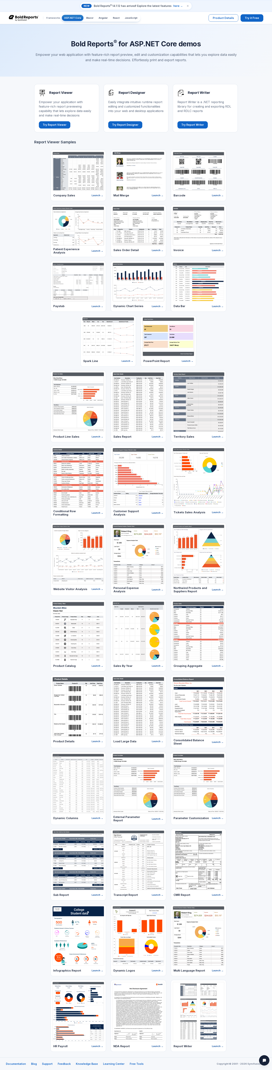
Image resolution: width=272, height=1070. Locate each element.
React (116, 18)
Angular (103, 18)
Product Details (223, 18)
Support (47, 1063)
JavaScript (131, 18)
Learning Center (114, 1063)
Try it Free (252, 18)
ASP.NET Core (72, 18)
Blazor (89, 18)
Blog (34, 1063)
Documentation (16, 1063)
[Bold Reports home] (24, 18)
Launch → (97, 195)
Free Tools (137, 1063)
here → (178, 5)
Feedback (64, 1063)
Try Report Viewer (54, 124)
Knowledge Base (87, 1063)
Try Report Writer (192, 124)
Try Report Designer (125, 124)
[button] (187, 6)
